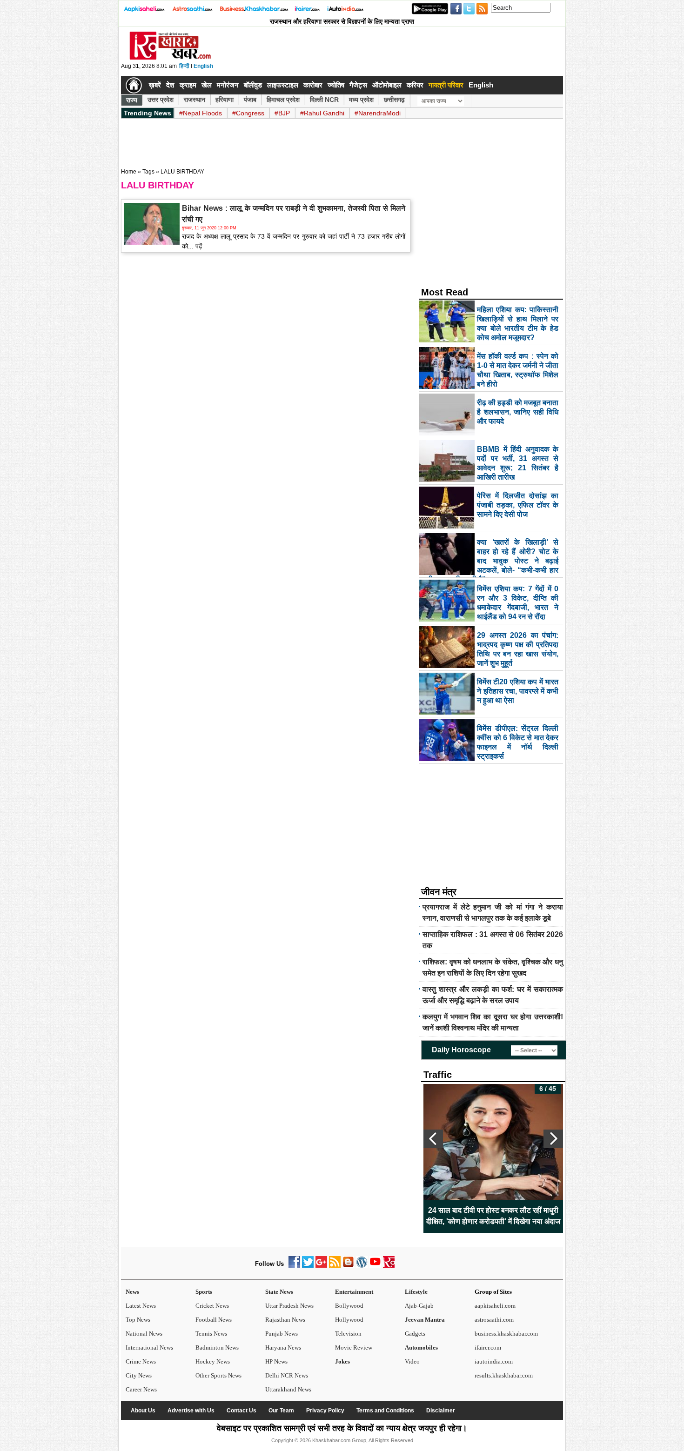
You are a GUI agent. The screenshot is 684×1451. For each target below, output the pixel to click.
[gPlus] (321, 1265)
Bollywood (349, 1305)
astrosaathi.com (494, 1319)
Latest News (141, 1305)
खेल (206, 85)
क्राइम (188, 85)
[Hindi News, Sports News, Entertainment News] (134, 85)
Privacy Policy (325, 1410)
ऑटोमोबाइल (387, 85)
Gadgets (415, 1333)
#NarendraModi (378, 113)
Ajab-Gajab (419, 1305)
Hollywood (349, 1319)
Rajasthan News (285, 1319)
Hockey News (212, 1361)
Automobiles (421, 1347)
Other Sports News (218, 1375)
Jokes (342, 1361)
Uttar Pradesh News (289, 1305)
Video (412, 1361)
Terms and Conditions (385, 1410)
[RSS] (335, 1265)
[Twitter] (308, 1265)
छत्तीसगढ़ (394, 99)
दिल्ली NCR (324, 99)
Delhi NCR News (286, 1375)
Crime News (141, 1361)
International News (149, 1347)
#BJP (282, 113)
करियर (415, 85)
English (203, 66)
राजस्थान (194, 99)
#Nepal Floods (200, 113)
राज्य (131, 100)
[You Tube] (375, 1265)
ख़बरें (155, 85)
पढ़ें (198, 246)
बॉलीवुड (253, 85)
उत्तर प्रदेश (161, 99)
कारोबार (312, 85)
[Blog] (348, 1265)
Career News (141, 1389)
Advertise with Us (191, 1410)
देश (170, 85)
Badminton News (217, 1347)
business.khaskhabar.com (506, 1333)
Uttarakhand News (288, 1389)
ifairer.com (488, 1347)
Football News (213, 1319)
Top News (138, 1319)
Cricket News (212, 1305)
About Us (143, 1410)
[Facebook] (294, 1265)
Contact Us (241, 1410)
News (132, 1291)
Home (128, 171)
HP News (276, 1361)
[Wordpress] (362, 1265)
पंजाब (250, 99)
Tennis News (211, 1333)
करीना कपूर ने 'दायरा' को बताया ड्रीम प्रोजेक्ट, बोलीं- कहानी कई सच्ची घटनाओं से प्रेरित (493, 1215)
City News (139, 1375)
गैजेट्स (358, 85)
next (553, 1139)
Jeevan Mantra (425, 1319)
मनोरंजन (228, 85)
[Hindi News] (170, 57)
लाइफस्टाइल (282, 85)
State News (279, 1291)
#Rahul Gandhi (322, 113)
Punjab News (281, 1333)
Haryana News (283, 1347)
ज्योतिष (336, 85)
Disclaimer (440, 1410)
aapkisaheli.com (495, 1305)
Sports (203, 1291)
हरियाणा (224, 99)
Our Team (281, 1410)
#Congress (248, 113)
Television (348, 1333)
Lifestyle (416, 1291)
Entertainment (354, 1291)
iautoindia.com (494, 1361)
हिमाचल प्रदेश (283, 99)
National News (144, 1333)
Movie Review (353, 1347)
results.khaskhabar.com (504, 1375)
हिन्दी (184, 66)
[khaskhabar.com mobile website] (389, 1265)
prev (433, 1139)
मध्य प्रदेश (361, 99)
